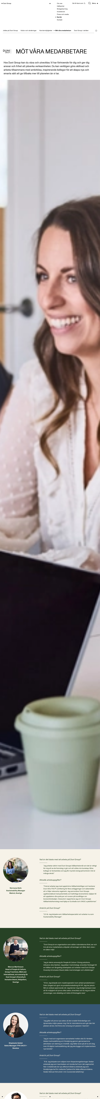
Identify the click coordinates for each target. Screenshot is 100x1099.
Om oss (59, 3)
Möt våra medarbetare (63, 30)
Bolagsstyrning (62, 9)
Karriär (59, 17)
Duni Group (7, 3)
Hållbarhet (60, 6)
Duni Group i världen (81, 30)
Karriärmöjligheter (45, 30)
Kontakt (59, 20)
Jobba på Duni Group (10, 30)
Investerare (61, 11)
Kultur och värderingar (29, 30)
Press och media (63, 14)
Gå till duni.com (77, 3)
